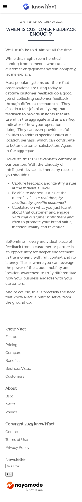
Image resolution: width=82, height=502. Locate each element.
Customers (14, 376)
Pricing (11, 345)
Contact (12, 432)
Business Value (18, 368)
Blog (9, 396)
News (10, 404)
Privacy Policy (17, 447)
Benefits (12, 360)
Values (11, 412)
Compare (13, 352)
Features (12, 337)
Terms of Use (16, 439)
